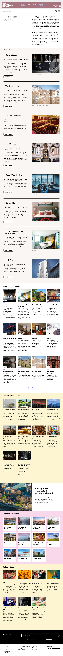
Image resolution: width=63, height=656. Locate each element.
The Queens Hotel (12, 86)
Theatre (49, 581)
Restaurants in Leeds (23, 436)
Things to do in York (38, 558)
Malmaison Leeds (7, 305)
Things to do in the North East (22, 559)
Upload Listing (21, 649)
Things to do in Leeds (9, 543)
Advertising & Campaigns (24, 646)
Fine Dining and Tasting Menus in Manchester (9, 410)
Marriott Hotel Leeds (8, 371)
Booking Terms (6, 652)
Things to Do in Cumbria (7, 527)
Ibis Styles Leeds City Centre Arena (13, 232)
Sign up (58, 635)
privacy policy (49, 639)
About (4, 648)
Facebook (34, 651)
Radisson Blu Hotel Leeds (53, 305)
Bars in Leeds (35, 409)
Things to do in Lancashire (51, 543)
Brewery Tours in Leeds (52, 409)
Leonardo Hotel (21, 338)
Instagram (34, 649)
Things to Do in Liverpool (22, 527)
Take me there (39, 507)
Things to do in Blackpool (21, 543)
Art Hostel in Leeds (13, 116)
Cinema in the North (23, 607)
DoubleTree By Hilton (14, 175)
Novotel (49, 338)
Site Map (20, 648)
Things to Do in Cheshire (7, 559)
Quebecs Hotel (50, 371)
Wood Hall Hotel (36, 338)
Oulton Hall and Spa (37, 305)
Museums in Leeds (7, 436)
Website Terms (6, 651)
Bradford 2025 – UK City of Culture (38, 543)
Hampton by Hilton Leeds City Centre (9, 338)
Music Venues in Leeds (23, 461)
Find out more (8, 76)
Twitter (34, 647)
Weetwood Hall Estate (23, 371)
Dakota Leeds (11, 55)
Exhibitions (20, 581)
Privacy (5, 649)
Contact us (5, 646)
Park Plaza (9, 260)
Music (33, 581)
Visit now (6, 91)
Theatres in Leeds (7, 461)
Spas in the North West (23, 409)
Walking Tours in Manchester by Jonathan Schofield (44, 491)
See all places (31, 387)
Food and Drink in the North (8, 581)
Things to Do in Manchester (36, 527)
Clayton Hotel (11, 203)
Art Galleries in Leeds (52, 436)
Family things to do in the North (9, 608)
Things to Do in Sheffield (51, 527)
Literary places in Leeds (38, 436)
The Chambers (11, 144)
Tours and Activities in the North (38, 608)
